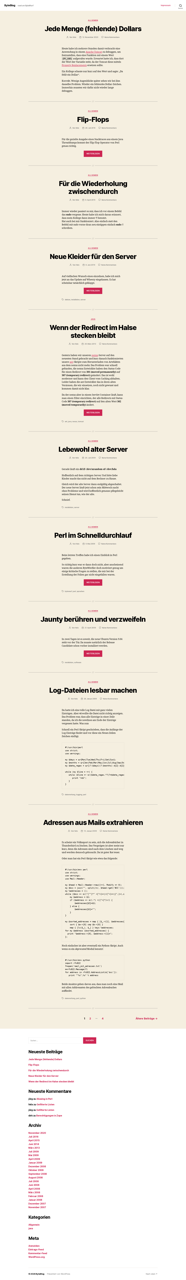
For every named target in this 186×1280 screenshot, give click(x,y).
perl (74, 591)
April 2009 (34, 1159)
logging (79, 794)
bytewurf (68, 591)
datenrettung (70, 794)
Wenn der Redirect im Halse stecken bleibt (93, 331)
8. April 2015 (90, 200)
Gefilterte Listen (45, 1104)
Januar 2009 (35, 1162)
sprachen (80, 591)
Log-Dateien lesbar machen (93, 690)
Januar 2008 (35, 1200)
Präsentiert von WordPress (58, 1274)
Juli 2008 (33, 1181)
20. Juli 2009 (90, 458)
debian (67, 300)
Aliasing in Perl (44, 1099)
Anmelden (34, 1246)
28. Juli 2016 (90, 128)
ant (71, 362)
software (77, 662)
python (83, 998)
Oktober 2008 (36, 1170)
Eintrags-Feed (36, 1249)
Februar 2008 (35, 1196)
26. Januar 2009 (90, 699)
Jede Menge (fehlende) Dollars (93, 28)
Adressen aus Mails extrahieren (93, 822)
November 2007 (37, 1207)
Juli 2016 (33, 1136)
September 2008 (37, 1174)
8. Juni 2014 (90, 265)
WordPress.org (36, 1257)
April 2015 (34, 1140)
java (93, 319)
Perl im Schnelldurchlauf (93, 535)
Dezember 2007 (37, 1203)
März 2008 (34, 1192)
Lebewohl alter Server (92, 449)
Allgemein (93, 20)
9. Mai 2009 (90, 544)
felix (74, 37)
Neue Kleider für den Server (93, 256)
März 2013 (34, 1147)
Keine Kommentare (112, 37)
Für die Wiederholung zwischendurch (93, 187)
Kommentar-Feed (37, 1253)
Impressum (166, 5)
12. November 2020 (90, 37)
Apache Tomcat (94, 52)
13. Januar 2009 (90, 831)
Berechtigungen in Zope (49, 1115)
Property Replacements (74, 65)
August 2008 (35, 1177)
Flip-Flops (93, 119)
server (83, 300)
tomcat (81, 421)
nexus (95, 355)
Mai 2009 (33, 1155)
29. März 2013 (90, 344)
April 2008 (34, 1188)
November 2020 (37, 1133)
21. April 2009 (90, 628)
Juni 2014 (33, 1144)
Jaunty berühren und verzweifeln (93, 619)
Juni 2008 (33, 1185)
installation (75, 300)
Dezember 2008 (37, 1166)
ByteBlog (9, 5)
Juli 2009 (33, 1151)
